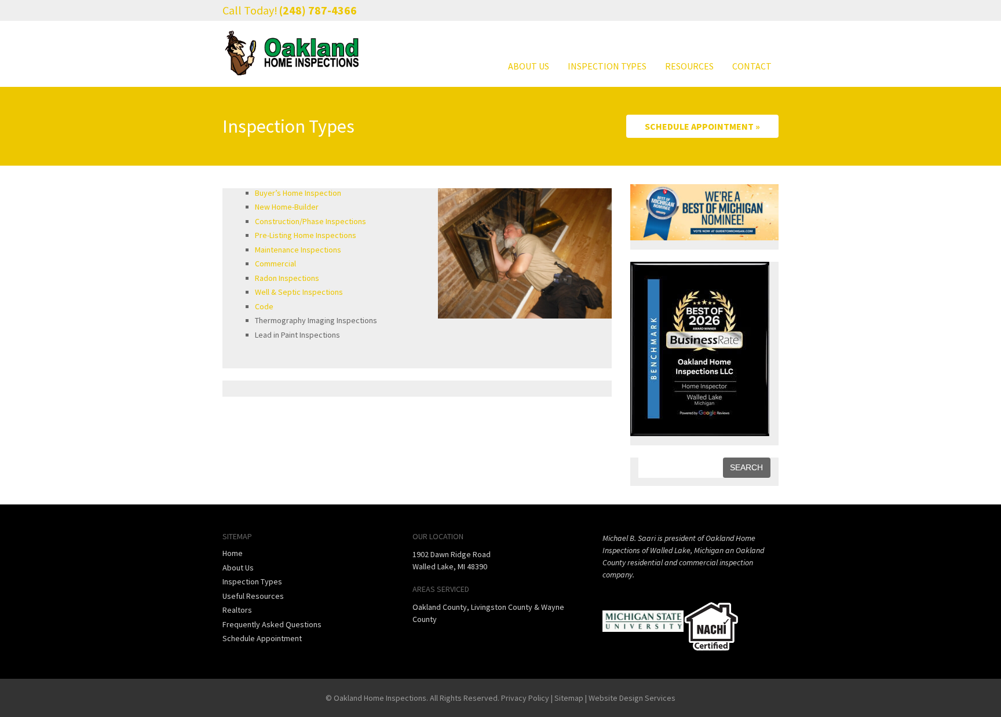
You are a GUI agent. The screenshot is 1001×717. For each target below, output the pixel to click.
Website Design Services (632, 698)
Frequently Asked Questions (272, 624)
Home (232, 553)
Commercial (275, 263)
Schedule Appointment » (702, 126)
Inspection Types (607, 66)
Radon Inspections (287, 278)
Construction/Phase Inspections (310, 221)
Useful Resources (253, 596)
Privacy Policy (525, 698)
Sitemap (568, 698)
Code (264, 306)
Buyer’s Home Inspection (298, 193)
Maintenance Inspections (298, 249)
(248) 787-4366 (318, 10)
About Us (528, 66)
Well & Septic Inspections (299, 292)
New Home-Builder (287, 207)
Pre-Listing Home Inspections (305, 235)
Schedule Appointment (262, 638)
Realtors (237, 610)
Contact (752, 66)
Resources (689, 66)
